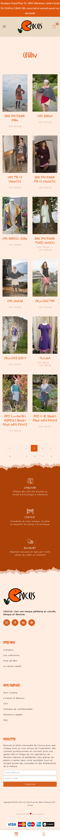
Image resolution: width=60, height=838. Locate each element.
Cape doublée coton (15, 238)
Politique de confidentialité (17, 709)
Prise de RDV (10, 660)
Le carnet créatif (12, 666)
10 (35, 456)
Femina (45, 358)
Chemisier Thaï (45, 301)
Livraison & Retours (13, 698)
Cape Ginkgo (15, 301)
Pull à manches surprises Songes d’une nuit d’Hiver (15, 420)
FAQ (5, 720)
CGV (5, 703)
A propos (8, 650)
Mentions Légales (12, 714)
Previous (9, 448)
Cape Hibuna (45, 116)
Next (51, 456)
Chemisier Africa (15, 358)
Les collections (11, 655)
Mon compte (10, 692)
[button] (54, 26)
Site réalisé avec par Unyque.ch (30, 814)
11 (43, 456)
